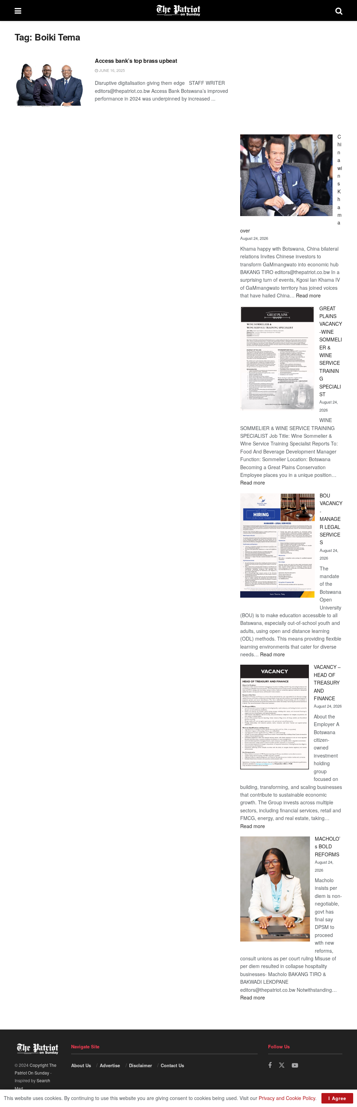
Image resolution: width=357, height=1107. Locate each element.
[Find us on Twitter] (282, 1065)
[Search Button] (338, 10)
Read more (308, 295)
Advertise (110, 1065)
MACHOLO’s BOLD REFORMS (327, 846)
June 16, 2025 (111, 70)
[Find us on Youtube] (295, 1065)
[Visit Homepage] (178, 10)
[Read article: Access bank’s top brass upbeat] (49, 82)
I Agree (337, 1098)
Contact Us (172, 1065)
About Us (81, 1065)
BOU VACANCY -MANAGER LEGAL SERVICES (331, 519)
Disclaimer (140, 1065)
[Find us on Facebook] (270, 1065)
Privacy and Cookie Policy (287, 1097)
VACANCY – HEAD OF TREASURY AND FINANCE (327, 682)
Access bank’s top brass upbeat (136, 61)
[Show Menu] (18, 10)
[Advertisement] (291, 75)
